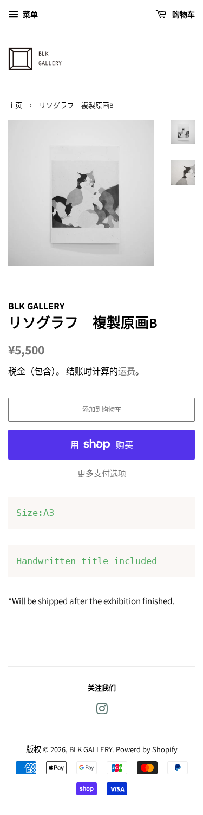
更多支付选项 (101, 473)
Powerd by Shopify (147, 749)
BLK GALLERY (90, 749)
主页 (15, 105)
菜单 (29, 15)
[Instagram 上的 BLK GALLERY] (102, 711)
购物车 (183, 15)
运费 (126, 371)
